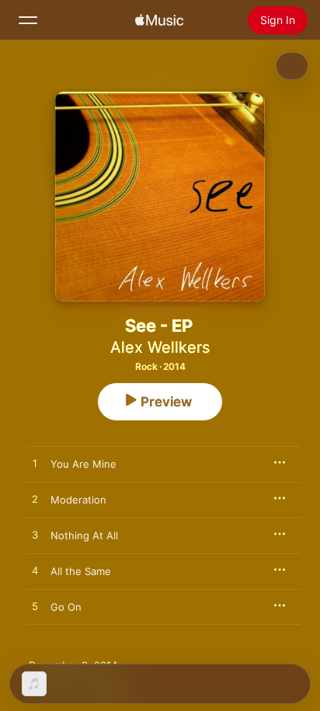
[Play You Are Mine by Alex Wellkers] (34, 464)
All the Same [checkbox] (80, 571)
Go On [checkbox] (66, 607)
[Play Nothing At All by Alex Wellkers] (34, 535)
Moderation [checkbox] (78, 499)
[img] (159, 20)
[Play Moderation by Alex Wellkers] (34, 500)
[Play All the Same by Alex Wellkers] (34, 571)
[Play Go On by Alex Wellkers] (34, 607)
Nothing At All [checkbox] (84, 535)
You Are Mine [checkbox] (83, 464)
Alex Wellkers (160, 347)
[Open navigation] (28, 20)
